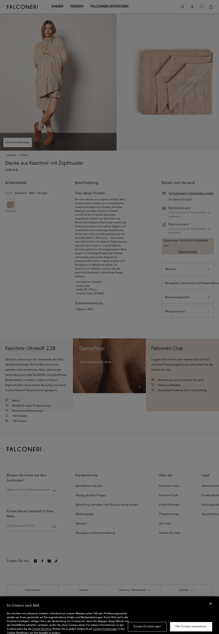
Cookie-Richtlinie (42, 629)
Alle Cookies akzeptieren (191, 626)
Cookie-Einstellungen (147, 626)
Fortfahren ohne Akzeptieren (210, 605)
